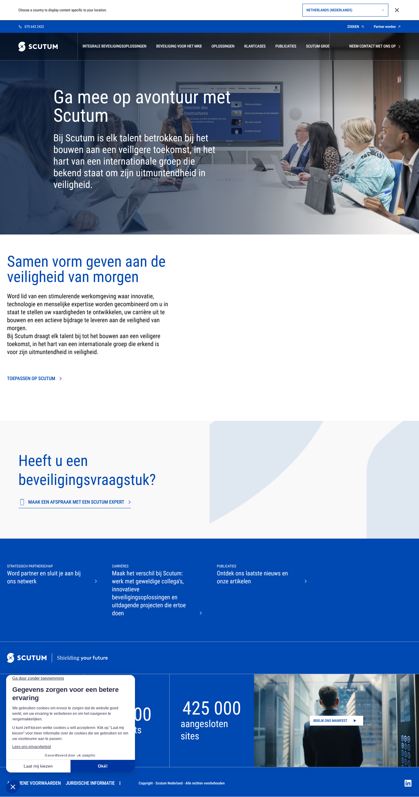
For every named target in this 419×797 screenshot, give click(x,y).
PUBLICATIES (285, 46)
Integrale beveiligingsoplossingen (114, 46)
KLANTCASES (255, 46)
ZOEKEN (353, 27)
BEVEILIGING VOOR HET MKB (179, 46)
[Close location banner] (397, 10)
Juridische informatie (90, 783)
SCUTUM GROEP (319, 46)
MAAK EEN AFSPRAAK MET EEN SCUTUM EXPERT (76, 502)
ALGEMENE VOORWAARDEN (34, 783)
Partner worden (385, 27)
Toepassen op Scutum (31, 378)
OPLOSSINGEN (223, 46)
